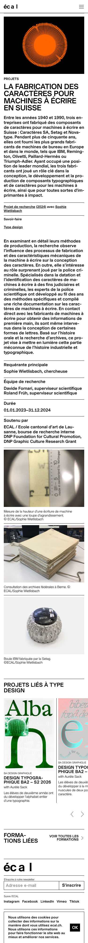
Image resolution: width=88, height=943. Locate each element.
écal (17, 867)
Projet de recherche (19, 207)
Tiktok (74, 901)
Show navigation (81, 6)
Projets (11, 79)
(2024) (41, 207)
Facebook (30, 901)
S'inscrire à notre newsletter (19, 879)
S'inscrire (71, 885)
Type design (13, 227)
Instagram (11, 901)
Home (10, 6)
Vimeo (62, 901)
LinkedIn (47, 901)
